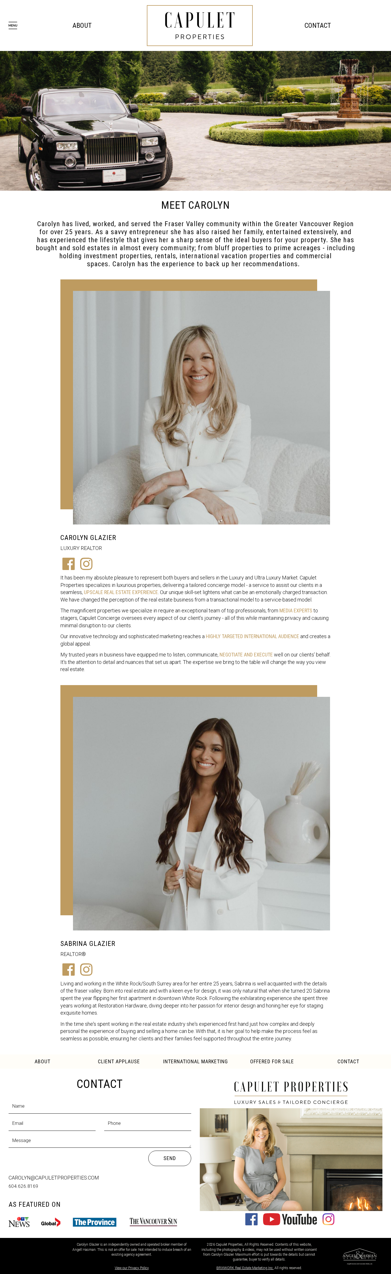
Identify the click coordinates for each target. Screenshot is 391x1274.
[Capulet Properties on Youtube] (290, 1223)
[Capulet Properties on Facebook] (251, 1223)
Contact (318, 25)
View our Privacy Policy (132, 1268)
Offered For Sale (272, 1061)
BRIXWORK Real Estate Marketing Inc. (245, 1268)
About (82, 25)
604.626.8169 (23, 1186)
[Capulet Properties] (200, 25)
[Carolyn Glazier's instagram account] (86, 568)
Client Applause (119, 1061)
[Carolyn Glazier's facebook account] (68, 568)
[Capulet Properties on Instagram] (328, 1223)
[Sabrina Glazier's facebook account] (68, 974)
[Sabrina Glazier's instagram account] (86, 974)
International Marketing (195, 1061)
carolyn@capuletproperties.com (54, 1178)
